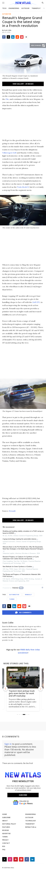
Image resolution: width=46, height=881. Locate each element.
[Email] (26, 37)
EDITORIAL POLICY (9, 824)
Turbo (11, 599)
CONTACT (6, 843)
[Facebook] (4, 37)
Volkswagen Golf (9, 153)
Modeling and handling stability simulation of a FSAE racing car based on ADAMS (23, 532)
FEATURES (6, 827)
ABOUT (5, 821)
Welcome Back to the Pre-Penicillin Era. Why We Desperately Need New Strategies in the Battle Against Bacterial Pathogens (23, 548)
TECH (4, 8)
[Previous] (5, 688)
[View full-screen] (43, 45)
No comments (25, 612)
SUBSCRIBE (6, 817)
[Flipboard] (21, 37)
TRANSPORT (36, 8)
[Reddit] (17, 37)
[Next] (40, 688)
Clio (7, 99)
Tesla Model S (23, 187)
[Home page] (23, 4)
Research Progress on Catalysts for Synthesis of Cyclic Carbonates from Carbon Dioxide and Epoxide (21, 558)
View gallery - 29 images (23, 84)
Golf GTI (36, 302)
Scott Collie (7, 622)
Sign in (8, 743)
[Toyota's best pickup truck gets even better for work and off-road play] (23, 677)
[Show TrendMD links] (42, 587)
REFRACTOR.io (30, 827)
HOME (4, 814)
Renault (12, 511)
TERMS (5, 837)
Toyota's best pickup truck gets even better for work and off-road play (22, 693)
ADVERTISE (6, 833)
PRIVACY (5, 840)
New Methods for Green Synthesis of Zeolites (17, 566)
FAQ (3, 849)
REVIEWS (5, 830)
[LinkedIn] (13, 37)
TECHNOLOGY (30, 821)
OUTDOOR (25, 8)
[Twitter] (8, 37)
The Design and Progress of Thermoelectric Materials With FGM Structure (22, 575)
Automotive (6, 14)
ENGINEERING (14, 8)
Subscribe (23, 795)
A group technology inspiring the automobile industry (19, 539)
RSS (3, 846)
